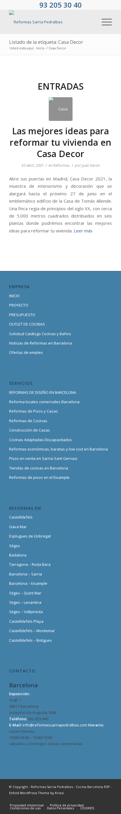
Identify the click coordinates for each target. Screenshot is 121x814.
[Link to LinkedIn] (98, 799)
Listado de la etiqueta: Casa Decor (46, 42)
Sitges (14, 545)
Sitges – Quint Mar (25, 593)
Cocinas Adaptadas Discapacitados (40, 439)
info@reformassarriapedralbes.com (55, 725)
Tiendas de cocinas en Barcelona (38, 468)
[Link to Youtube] (81, 799)
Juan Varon (91, 165)
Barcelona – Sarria (25, 574)
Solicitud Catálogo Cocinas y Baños (40, 333)
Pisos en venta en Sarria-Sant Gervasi (43, 458)
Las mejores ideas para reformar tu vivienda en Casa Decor (60, 142)
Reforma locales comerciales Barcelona (44, 401)
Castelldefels (21, 517)
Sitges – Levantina (25, 602)
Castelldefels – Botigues (30, 640)
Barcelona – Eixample (28, 583)
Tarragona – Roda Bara (30, 564)
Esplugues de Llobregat (30, 536)
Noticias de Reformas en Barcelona (40, 343)
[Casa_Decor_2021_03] (61, 109)
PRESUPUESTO (22, 314)
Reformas (61, 165)
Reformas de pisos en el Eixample (39, 477)
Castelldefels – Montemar (32, 630)
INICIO (14, 295)
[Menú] (104, 22)
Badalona (17, 555)
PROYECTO (18, 305)
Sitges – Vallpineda (26, 611)
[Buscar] (90, 22)
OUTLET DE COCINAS (27, 324)
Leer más (83, 231)
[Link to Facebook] (54, 799)
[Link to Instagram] (72, 799)
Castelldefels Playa (26, 621)
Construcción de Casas (29, 430)
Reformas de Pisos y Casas (33, 411)
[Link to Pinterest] (89, 799)
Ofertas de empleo (26, 352)
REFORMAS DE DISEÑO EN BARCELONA (42, 392)
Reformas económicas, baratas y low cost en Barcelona (58, 449)
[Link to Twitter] (63, 799)
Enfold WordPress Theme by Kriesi (36, 793)
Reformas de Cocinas (28, 420)
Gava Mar (18, 526)
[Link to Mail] (107, 799)
